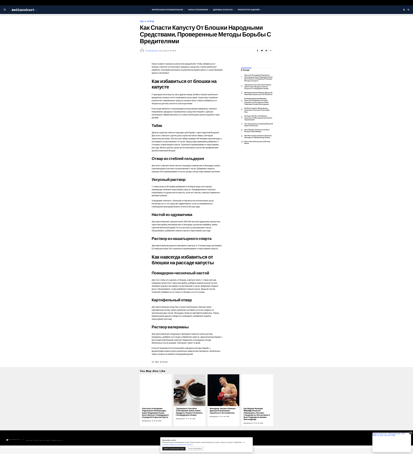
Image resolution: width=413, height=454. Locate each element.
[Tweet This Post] (262, 50)
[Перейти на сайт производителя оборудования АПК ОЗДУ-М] (391, 442)
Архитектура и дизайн (249, 10)
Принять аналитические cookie (174, 448)
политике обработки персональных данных (177, 444)
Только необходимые (195, 448)
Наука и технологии (198, 10)
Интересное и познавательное (167, 10)
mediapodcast (153, 51)
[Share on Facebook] (257, 50)
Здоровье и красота (223, 10)
